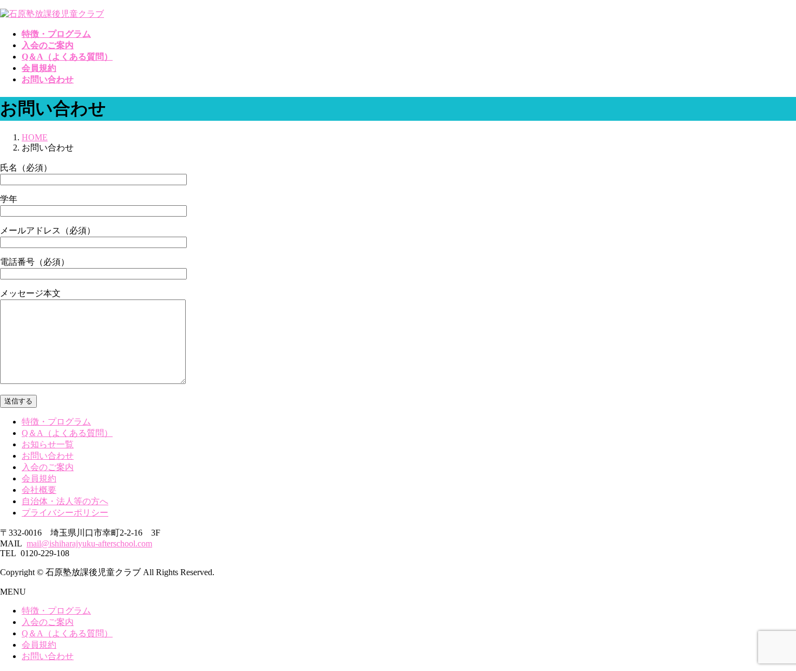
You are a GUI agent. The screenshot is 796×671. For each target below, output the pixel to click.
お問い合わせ (48, 455)
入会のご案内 (48, 467)
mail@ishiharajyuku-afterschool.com (89, 543)
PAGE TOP (769, 639)
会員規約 (39, 478)
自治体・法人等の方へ (65, 501)
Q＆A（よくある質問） (67, 433)
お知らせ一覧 (48, 444)
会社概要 (39, 489)
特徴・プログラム (56, 421)
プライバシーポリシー (65, 512)
